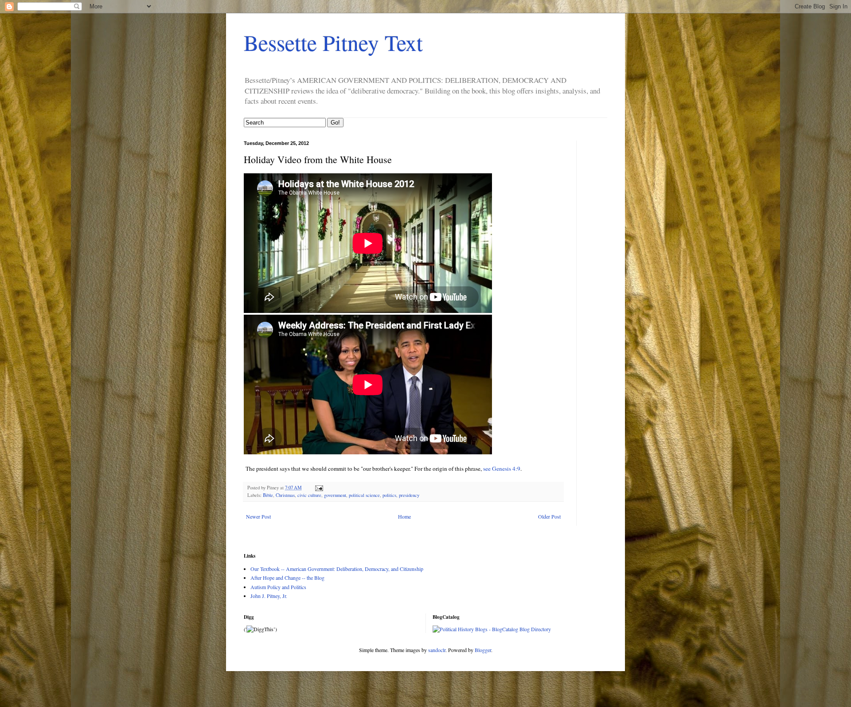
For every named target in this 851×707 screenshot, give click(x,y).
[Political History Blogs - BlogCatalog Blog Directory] (492, 629)
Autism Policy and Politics (278, 586)
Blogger (483, 649)
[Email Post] (318, 487)
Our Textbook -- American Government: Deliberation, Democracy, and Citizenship (336, 568)
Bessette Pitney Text (333, 42)
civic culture (309, 495)
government (335, 495)
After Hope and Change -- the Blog (287, 577)
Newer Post (258, 516)
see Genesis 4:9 (501, 469)
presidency (409, 495)
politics (389, 495)
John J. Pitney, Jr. (268, 595)
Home (404, 516)
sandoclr (436, 649)
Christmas (285, 495)
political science (364, 495)
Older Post (549, 516)
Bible (268, 495)
